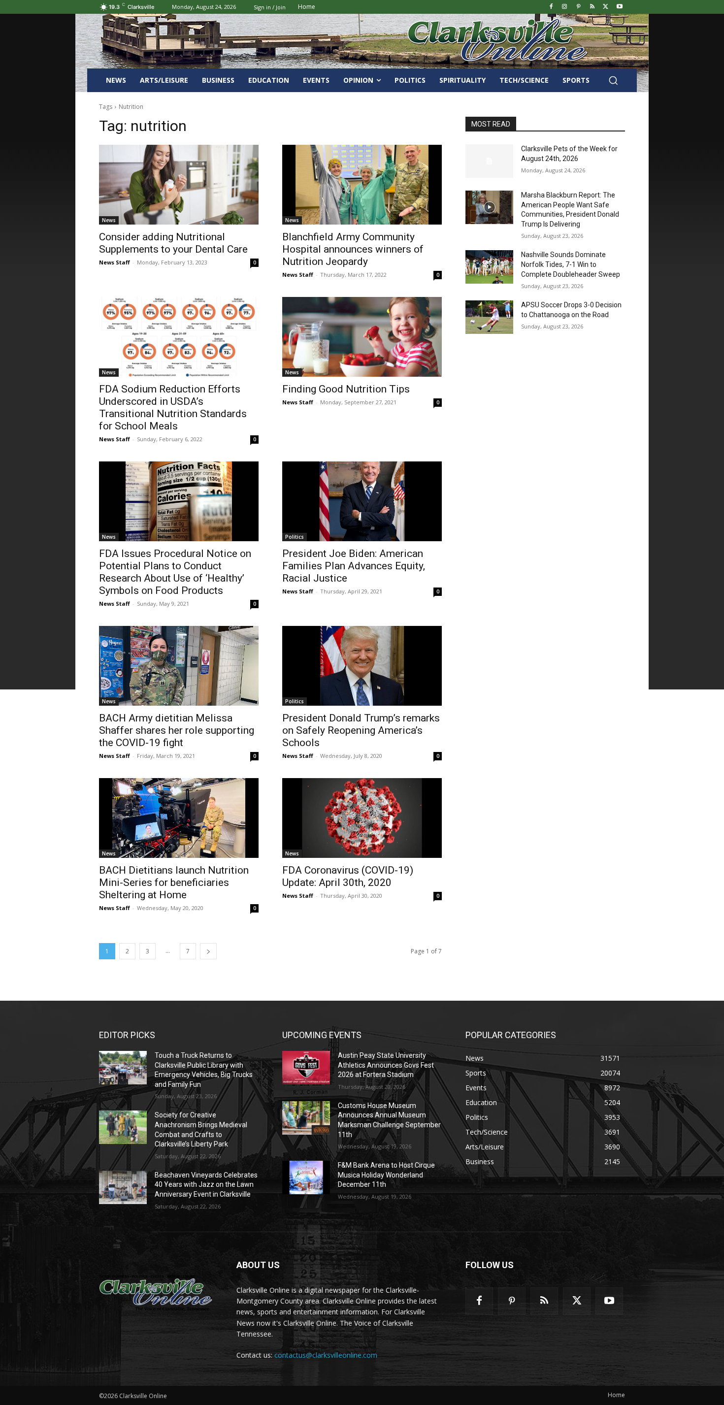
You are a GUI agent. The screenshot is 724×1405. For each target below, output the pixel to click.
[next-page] (208, 951)
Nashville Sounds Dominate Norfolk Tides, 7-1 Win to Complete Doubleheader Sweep (570, 264)
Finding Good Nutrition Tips (346, 389)
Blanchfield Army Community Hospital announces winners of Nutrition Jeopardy (353, 249)
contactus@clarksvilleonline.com (325, 1355)
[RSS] (592, 7)
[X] (605, 7)
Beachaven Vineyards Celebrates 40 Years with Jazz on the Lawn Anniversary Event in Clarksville (206, 1184)
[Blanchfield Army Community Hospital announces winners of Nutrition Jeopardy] (362, 185)
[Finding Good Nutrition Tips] (362, 337)
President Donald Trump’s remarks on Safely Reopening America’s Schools (361, 730)
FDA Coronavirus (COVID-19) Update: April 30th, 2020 (347, 876)
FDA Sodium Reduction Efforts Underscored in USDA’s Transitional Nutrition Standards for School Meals (173, 407)
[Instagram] (564, 7)
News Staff (114, 262)
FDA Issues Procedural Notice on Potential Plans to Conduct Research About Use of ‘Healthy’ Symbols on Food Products (175, 572)
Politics (294, 536)
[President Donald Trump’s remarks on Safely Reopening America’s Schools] (362, 666)
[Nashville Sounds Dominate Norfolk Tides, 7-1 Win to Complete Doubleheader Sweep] (489, 267)
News (109, 220)
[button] (613, 80)
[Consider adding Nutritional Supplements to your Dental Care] (179, 185)
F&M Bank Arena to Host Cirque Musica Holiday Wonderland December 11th (386, 1174)
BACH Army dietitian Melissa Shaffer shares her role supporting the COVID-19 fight (176, 730)
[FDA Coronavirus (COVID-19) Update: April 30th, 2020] (362, 818)
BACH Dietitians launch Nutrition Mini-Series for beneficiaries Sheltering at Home (174, 882)
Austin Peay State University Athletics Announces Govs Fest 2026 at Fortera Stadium (386, 1064)
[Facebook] (551, 7)
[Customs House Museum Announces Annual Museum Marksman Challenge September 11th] (306, 1118)
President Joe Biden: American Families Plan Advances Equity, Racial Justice (353, 566)
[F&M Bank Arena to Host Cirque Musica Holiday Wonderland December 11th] (306, 1177)
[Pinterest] (578, 7)
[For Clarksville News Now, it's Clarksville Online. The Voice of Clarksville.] (156, 1292)
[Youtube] (619, 7)
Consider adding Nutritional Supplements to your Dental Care (173, 243)
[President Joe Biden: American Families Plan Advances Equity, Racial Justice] (362, 501)
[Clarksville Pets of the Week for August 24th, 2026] (489, 161)
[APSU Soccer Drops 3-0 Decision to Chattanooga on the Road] (489, 317)
